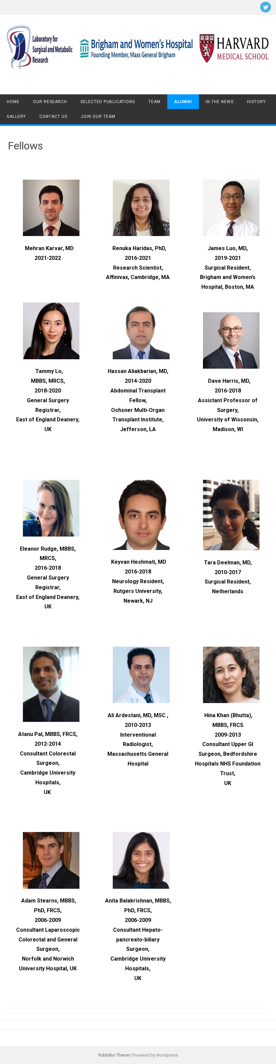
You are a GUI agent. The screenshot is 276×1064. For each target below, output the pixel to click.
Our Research (50, 101)
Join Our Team (98, 116)
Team (154, 101)
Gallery (16, 116)
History (256, 101)
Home (13, 101)
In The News (220, 101)
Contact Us (53, 116)
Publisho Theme (113, 1055)
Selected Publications (107, 101)
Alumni (183, 101)
